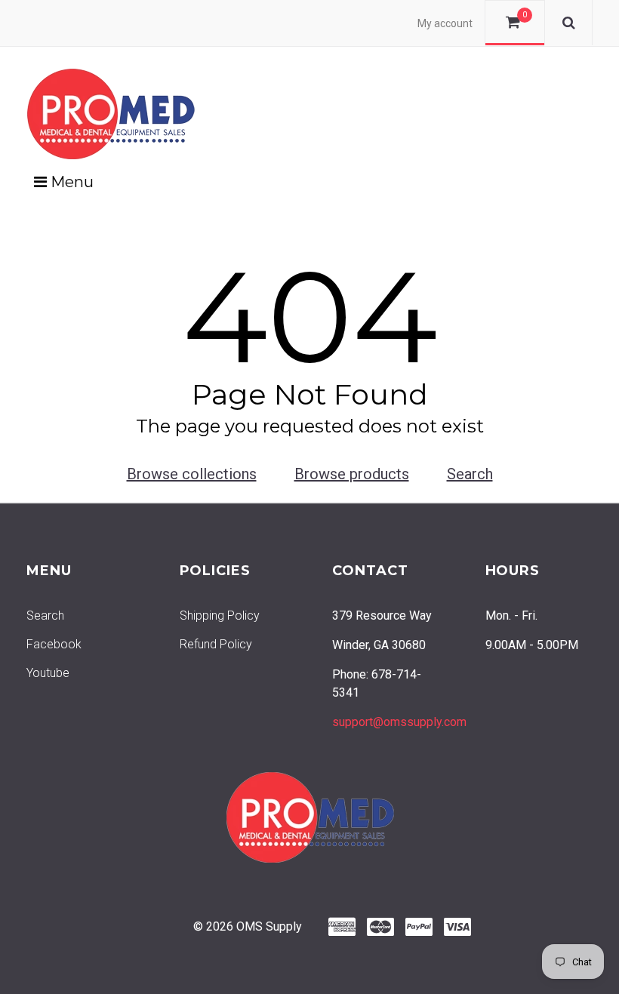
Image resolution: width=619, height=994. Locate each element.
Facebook (54, 644)
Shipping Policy (220, 615)
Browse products (351, 474)
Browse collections (192, 474)
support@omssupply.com (399, 722)
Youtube (47, 673)
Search (470, 474)
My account (445, 23)
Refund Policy (216, 644)
